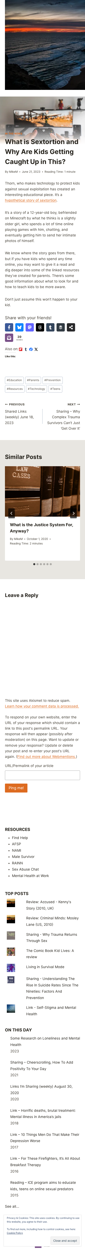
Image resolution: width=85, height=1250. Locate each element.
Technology (36, 388)
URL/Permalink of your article (29, 766)
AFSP (16, 844)
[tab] (34, 564)
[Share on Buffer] (61, 327)
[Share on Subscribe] (9, 338)
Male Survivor (23, 857)
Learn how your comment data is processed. (42, 706)
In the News (13, 133)
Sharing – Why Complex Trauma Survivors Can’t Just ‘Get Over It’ (63, 417)
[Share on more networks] (71, 327)
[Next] (73, 513)
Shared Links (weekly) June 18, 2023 (19, 414)
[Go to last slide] (11, 513)
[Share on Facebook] (9, 327)
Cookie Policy (15, 1232)
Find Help (20, 838)
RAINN (17, 863)
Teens (55, 388)
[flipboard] (21, 349)
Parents (33, 380)
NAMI (16, 850)
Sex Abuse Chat (25, 869)
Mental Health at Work (30, 876)
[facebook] (31, 349)
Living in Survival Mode (45, 967)
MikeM (13, 171)
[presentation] (42, 491)
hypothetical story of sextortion (31, 200)
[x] (36, 349)
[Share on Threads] (40, 327)
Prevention (52, 380)
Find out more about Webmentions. (46, 757)
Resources (15, 388)
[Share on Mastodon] (30, 327)
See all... (12, 1206)
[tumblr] (26, 349)
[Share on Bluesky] (19, 327)
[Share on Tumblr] (50, 327)
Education (14, 380)
